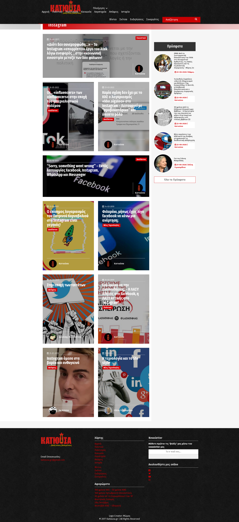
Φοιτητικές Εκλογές (104, 499)
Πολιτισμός (71, 11)
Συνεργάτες (152, 19)
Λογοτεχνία (100, 456)
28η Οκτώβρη (101, 502)
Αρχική (45, 11)
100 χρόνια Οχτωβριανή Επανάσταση (113, 493)
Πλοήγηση (99, 8)
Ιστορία (125, 11)
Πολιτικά (57, 11)
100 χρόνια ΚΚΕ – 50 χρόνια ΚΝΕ (110, 489)
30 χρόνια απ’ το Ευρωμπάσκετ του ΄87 (114, 496)
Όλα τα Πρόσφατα (174, 179)
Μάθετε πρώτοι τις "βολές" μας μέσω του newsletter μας (170, 445)
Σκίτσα (123, 19)
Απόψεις (113, 11)
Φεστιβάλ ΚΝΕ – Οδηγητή (108, 505)
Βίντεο (113, 19)
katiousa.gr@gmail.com (53, 460)
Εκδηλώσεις (136, 19)
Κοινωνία (86, 11)
